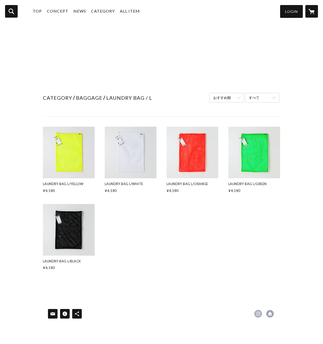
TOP (37, 11)
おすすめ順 (222, 97)
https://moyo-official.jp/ (270, 314)
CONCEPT (57, 11)
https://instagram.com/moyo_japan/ (258, 314)
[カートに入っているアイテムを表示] (311, 11)
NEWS (79, 11)
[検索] (11, 11)
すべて (254, 97)
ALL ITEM (130, 11)
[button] (291, 11)
